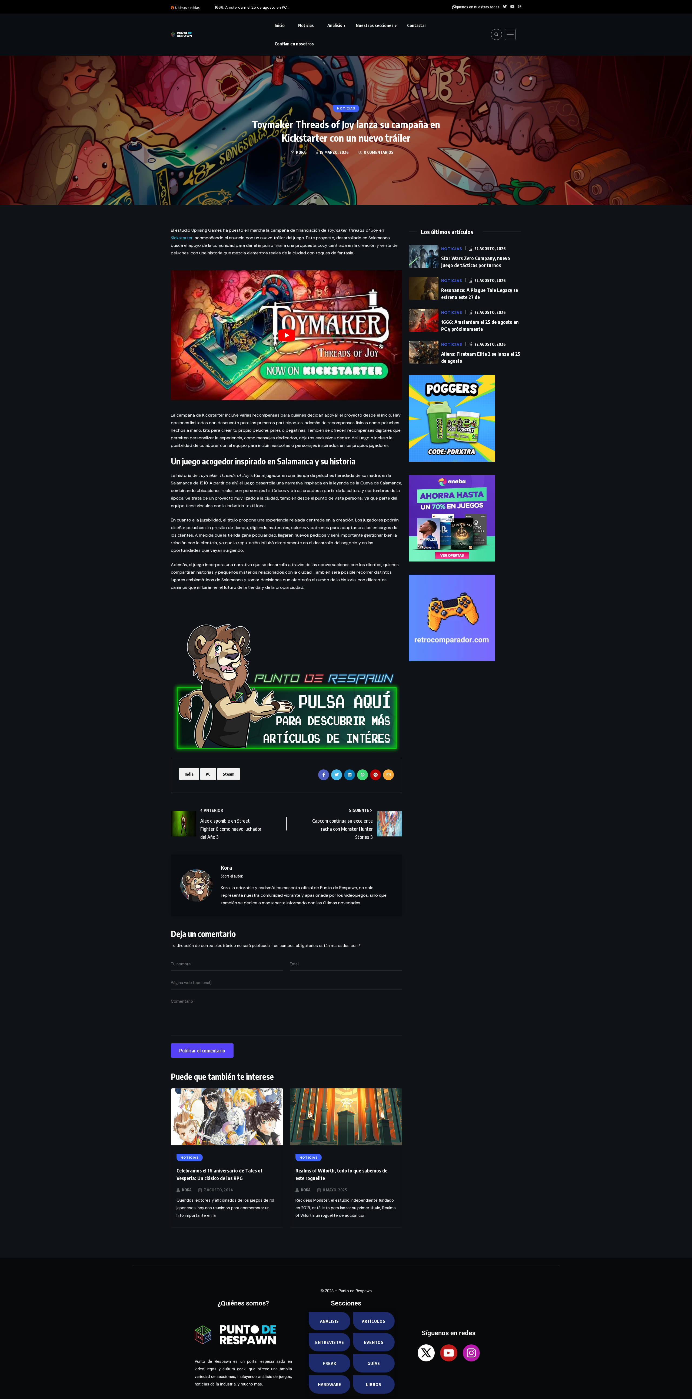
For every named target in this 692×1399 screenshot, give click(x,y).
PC (208, 774)
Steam (228, 774)
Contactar (416, 25)
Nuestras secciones (375, 25)
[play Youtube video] (286, 335)
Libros (373, 1384)
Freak (329, 1363)
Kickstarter (182, 238)
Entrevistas (329, 1342)
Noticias (306, 25)
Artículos (373, 1321)
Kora (187, 1190)
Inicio (280, 25)
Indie (189, 774)
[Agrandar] (199, 611)
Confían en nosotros (294, 43)
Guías (373, 1363)
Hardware (329, 1384)
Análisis (334, 25)
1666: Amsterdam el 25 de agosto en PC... (252, 7)
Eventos (374, 1342)
